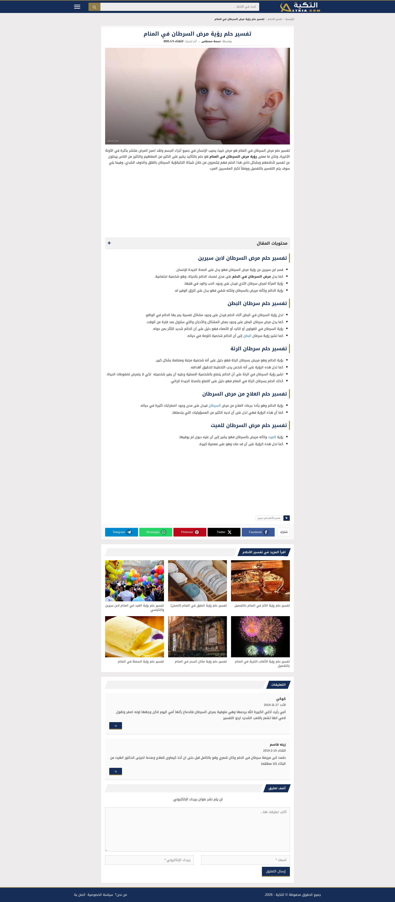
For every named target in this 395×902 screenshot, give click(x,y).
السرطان (215, 405)
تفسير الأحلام (275, 19)
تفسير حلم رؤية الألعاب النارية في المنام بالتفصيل (262, 664)
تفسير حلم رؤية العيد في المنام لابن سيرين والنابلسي (134, 608)
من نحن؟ (121, 895)
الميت (272, 437)
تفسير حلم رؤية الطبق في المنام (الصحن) (199, 605)
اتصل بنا (79, 895)
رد (115, 725)
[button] (197, 243)
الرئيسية (289, 19)
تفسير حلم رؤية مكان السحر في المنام (201, 661)
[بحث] (94, 7)
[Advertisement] (197, 205)
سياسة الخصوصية (100, 895)
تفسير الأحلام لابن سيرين (269, 518)
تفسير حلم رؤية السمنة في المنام (141, 661)
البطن (247, 336)
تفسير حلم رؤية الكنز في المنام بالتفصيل (262, 605)
